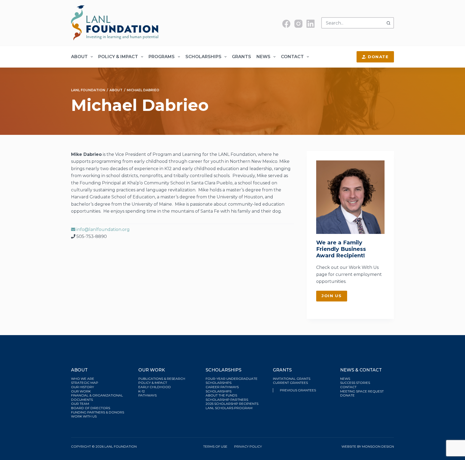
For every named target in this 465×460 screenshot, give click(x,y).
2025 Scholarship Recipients (232, 404)
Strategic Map (84, 383)
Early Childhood (154, 387)
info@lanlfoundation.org (102, 229)
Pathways (147, 395)
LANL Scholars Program (229, 408)
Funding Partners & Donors (97, 412)
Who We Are (82, 379)
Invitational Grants (291, 379)
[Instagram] (298, 24)
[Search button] (388, 23)
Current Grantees (291, 383)
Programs (162, 56)
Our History (82, 387)
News (263, 56)
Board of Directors (91, 408)
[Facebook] (286, 24)
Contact (292, 56)
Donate (378, 56)
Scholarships (203, 56)
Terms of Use (215, 446)
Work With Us (364, 267)
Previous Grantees (298, 390)
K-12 (141, 391)
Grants (241, 56)
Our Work (81, 391)
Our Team (80, 404)
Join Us (332, 295)
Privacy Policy (248, 446)
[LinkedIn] (311, 24)
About (79, 56)
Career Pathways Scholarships (222, 389)
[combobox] (352, 23)
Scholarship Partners (227, 400)
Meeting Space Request (362, 391)
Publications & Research (161, 379)
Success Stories (355, 383)
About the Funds (222, 395)
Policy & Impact (118, 56)
